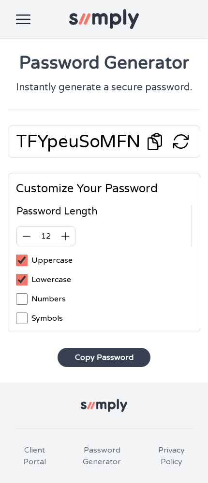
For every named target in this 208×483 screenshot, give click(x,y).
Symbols (47, 318)
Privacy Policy (171, 456)
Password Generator (102, 456)
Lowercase (51, 279)
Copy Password (104, 357)
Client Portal (34, 456)
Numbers (48, 299)
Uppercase (52, 260)
